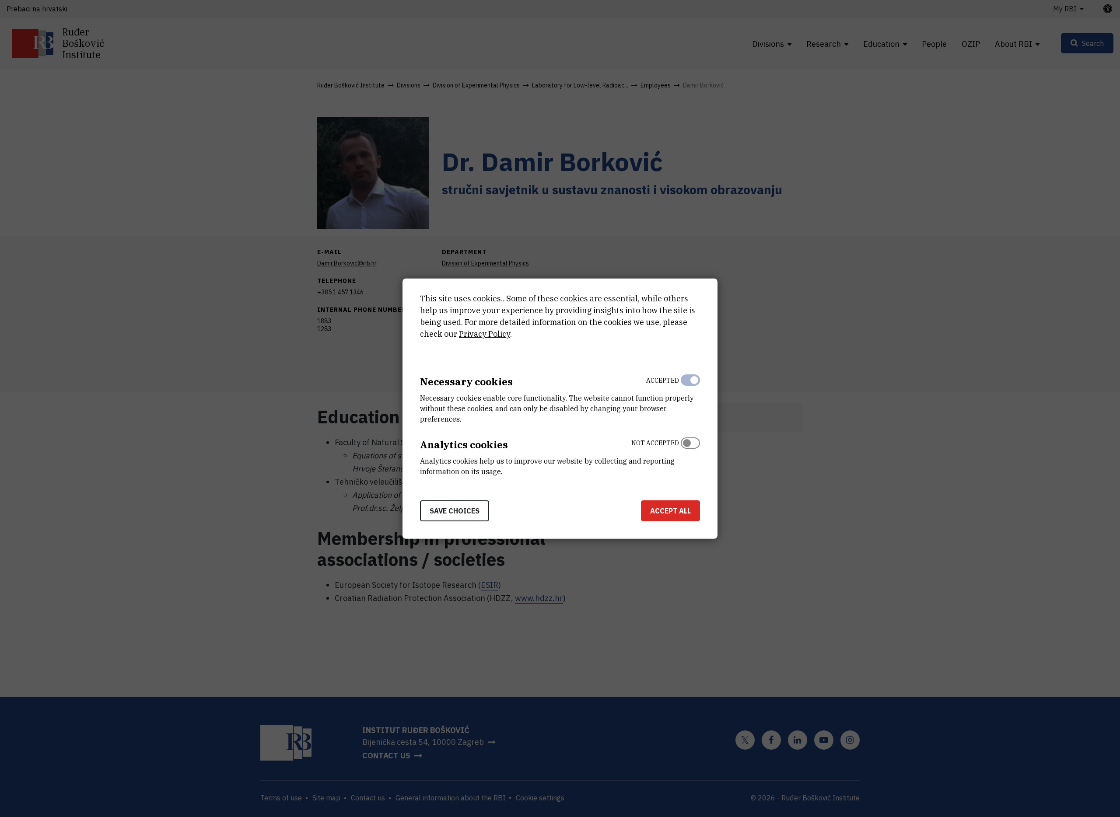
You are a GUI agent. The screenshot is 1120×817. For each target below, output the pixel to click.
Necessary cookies (466, 381)
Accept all (670, 510)
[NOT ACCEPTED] (690, 455)
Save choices (455, 510)
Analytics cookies (464, 444)
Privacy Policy (484, 334)
